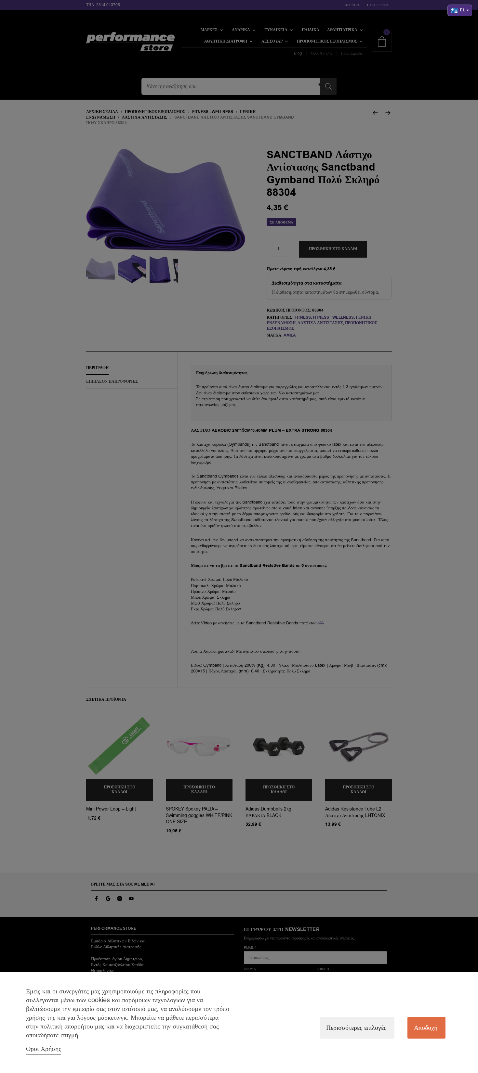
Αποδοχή (425, 1027)
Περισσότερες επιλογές (356, 1027)
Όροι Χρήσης (43, 1048)
